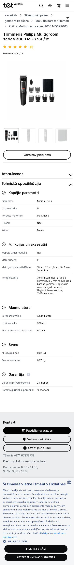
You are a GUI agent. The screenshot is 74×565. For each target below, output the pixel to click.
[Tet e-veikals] (12, 5)
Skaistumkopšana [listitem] (36, 15)
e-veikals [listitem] (11, 15)
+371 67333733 (24, 455)
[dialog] (37, 521)
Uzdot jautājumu (39, 448)
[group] (37, 90)
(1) (31, 46)
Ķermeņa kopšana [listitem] (17, 20)
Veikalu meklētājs (39, 439)
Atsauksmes (12, 173)
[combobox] (69, 482)
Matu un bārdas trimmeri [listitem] (52, 20)
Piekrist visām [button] (36, 548)
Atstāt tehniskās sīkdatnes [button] (36, 557)
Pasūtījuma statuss (39, 430)
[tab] (37, 174)
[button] (37, 541)
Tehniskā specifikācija (21, 183)
